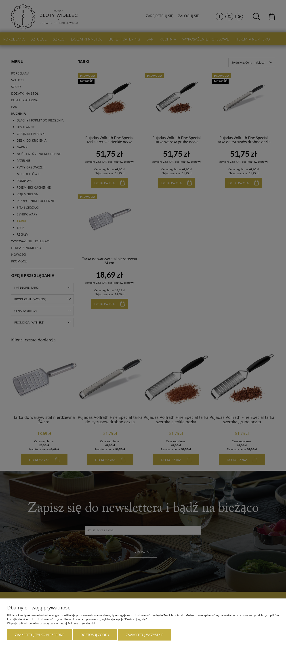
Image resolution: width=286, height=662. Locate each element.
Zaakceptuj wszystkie (144, 634)
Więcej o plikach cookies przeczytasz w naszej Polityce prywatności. (51, 623)
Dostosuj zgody (94, 634)
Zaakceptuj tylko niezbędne (39, 634)
